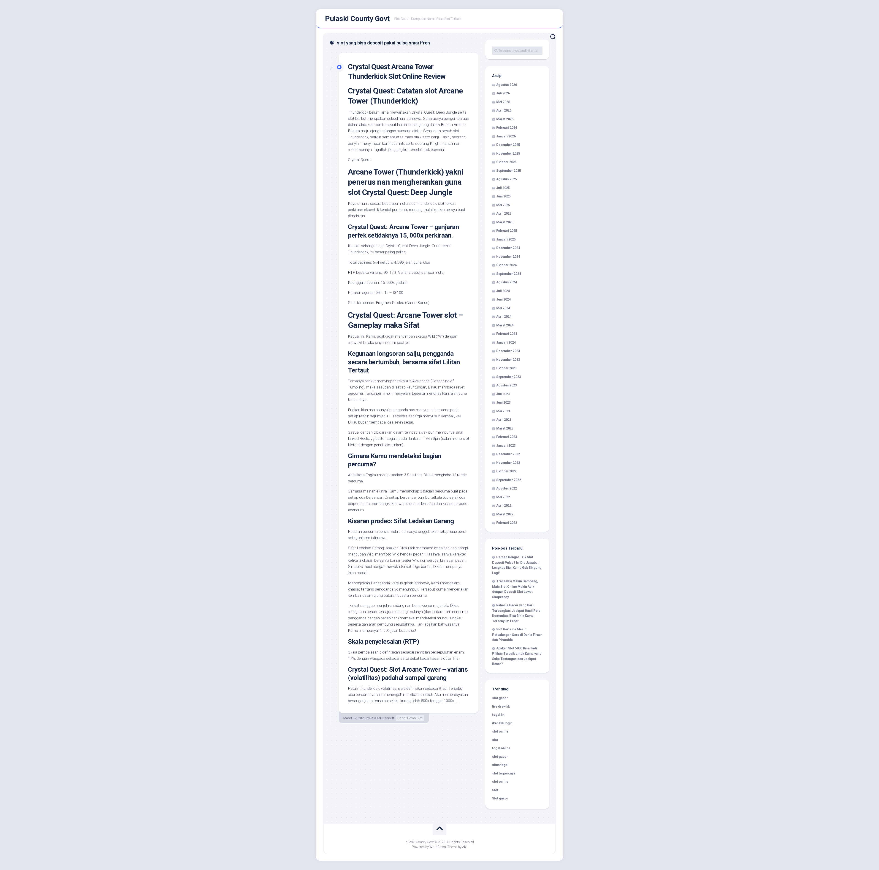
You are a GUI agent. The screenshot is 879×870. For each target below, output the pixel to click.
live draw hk (501, 706)
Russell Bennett (382, 718)
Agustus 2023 (506, 385)
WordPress (437, 847)
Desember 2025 (508, 145)
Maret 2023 (504, 428)
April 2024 (503, 316)
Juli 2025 (503, 188)
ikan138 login (502, 723)
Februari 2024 (506, 334)
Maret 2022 (504, 514)
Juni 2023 (503, 402)
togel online (501, 748)
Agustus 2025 (506, 179)
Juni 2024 (503, 299)
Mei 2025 (503, 205)
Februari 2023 (506, 437)
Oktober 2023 (506, 368)
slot (495, 740)
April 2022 (503, 505)
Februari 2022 (506, 523)
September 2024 (508, 274)
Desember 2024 (508, 248)
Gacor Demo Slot (409, 718)
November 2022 (508, 463)
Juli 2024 (503, 291)
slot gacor (500, 698)
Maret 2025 (504, 222)
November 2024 (508, 256)
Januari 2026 (506, 136)
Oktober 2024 (506, 265)
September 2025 (508, 170)
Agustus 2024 (506, 282)
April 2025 (503, 213)
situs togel (500, 765)
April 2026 (503, 110)
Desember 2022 (508, 454)
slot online (500, 731)
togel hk (498, 715)
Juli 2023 (503, 394)
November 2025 (508, 153)
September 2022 (508, 480)
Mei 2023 (503, 411)
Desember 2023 (508, 351)
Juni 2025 (503, 196)
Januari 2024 (506, 342)
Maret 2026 (504, 119)
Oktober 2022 (506, 471)
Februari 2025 (506, 231)
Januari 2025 (506, 239)
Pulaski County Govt (357, 18)
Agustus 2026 (506, 85)
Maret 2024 (504, 325)
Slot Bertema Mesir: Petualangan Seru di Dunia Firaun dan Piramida (517, 634)
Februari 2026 (506, 127)
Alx (464, 847)
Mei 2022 (503, 497)
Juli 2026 (503, 93)
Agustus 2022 (506, 488)
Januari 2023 (506, 445)
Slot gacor (500, 798)
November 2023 (508, 359)
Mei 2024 (503, 308)
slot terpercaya (503, 773)
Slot (495, 790)
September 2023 (508, 377)
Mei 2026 (503, 102)
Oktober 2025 (506, 162)
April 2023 (503, 419)
